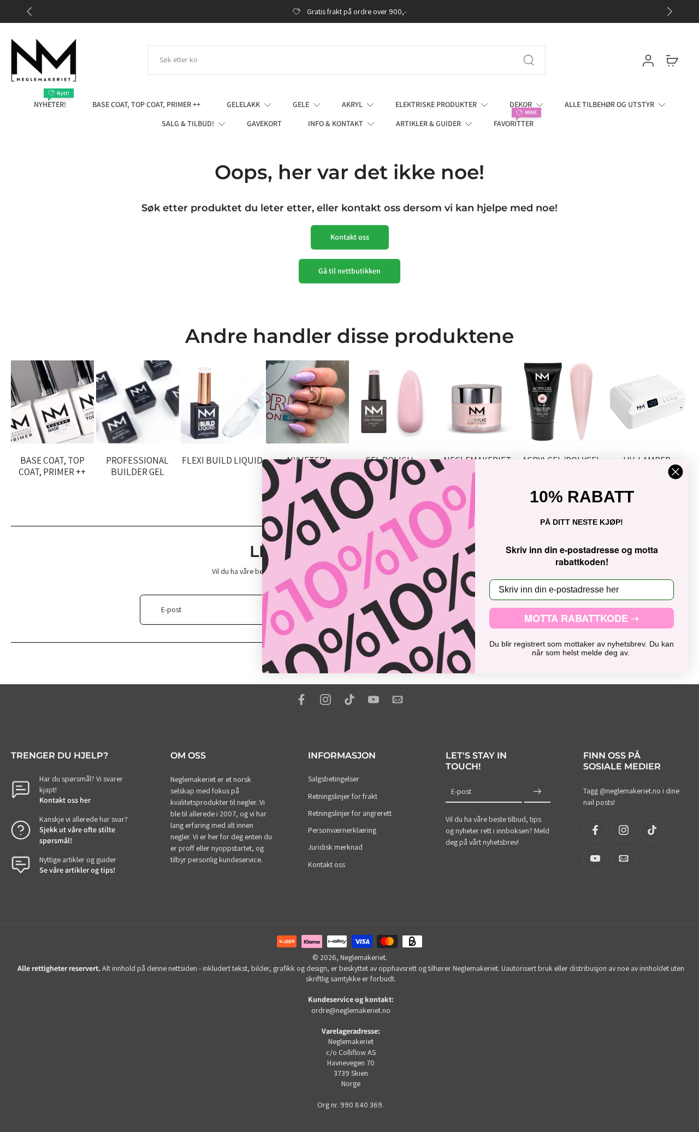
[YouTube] (374, 700)
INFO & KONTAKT (335, 123)
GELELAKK (243, 104)
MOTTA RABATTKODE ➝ (581, 618)
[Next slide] (669, 11)
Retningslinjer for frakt (342, 796)
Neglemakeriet (363, 957)
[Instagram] (325, 700)
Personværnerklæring (342, 830)
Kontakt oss (326, 864)
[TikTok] (349, 700)
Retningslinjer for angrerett (350, 813)
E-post (461, 791)
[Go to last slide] (29, 11)
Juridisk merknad (335, 847)
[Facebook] (301, 700)
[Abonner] (537, 792)
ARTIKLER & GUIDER (428, 123)
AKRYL (352, 104)
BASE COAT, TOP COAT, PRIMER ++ (146, 104)
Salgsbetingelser (333, 779)
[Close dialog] (675, 472)
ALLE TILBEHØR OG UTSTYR (609, 104)
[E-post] (398, 700)
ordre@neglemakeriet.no (350, 1010)
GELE (301, 104)
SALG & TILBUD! (188, 123)
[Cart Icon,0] (672, 60)
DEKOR (521, 104)
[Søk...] (528, 60)
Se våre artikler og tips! (77, 870)
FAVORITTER (514, 123)
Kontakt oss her (65, 800)
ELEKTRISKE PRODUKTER (436, 104)
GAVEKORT (264, 123)
